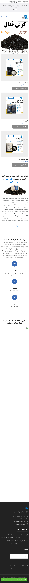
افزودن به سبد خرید (19, 88)
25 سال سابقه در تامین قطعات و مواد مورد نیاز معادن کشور (14, 274)
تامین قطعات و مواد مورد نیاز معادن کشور (14, 322)
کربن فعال (8, 179)
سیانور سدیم (14, 181)
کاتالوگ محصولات (15, 226)
